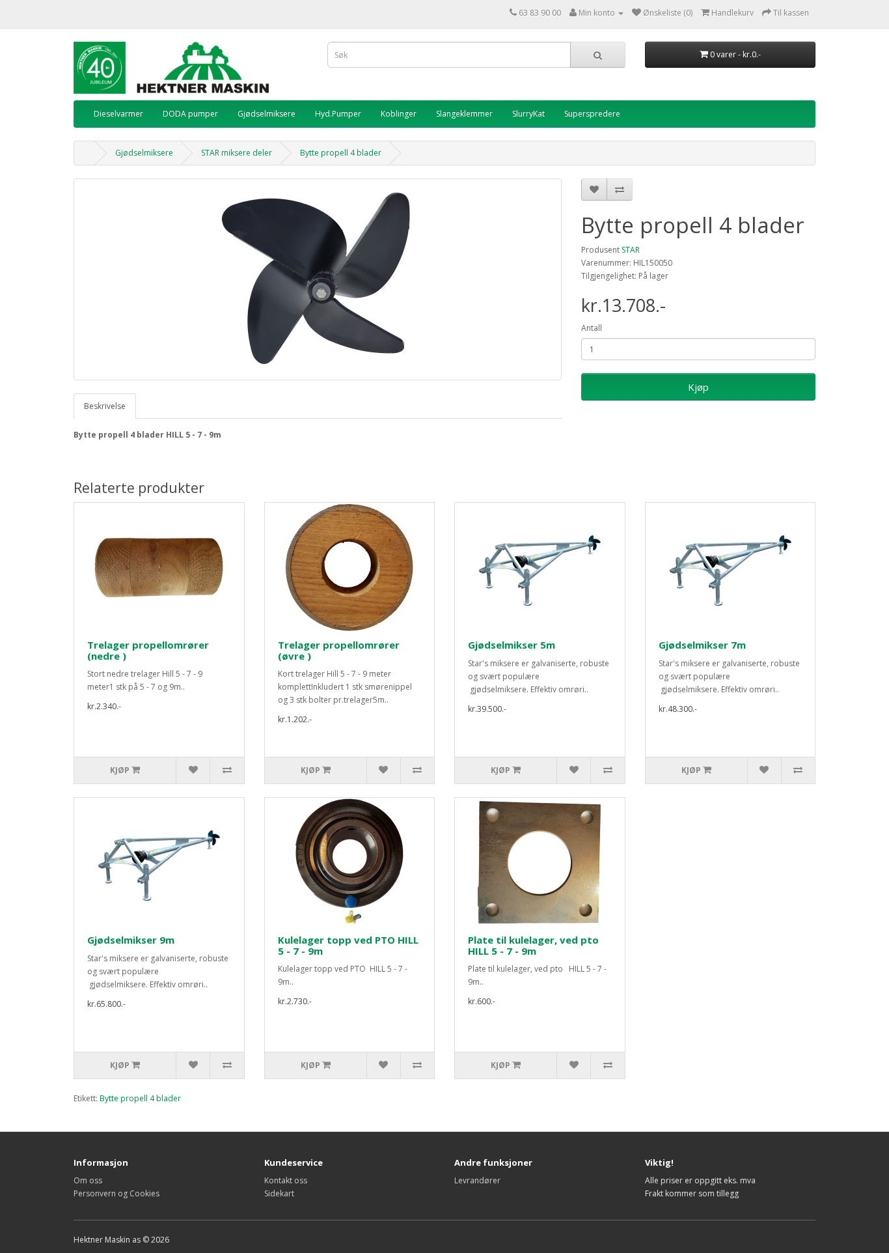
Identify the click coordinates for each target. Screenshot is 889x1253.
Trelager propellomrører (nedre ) (148, 650)
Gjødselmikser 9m (130, 939)
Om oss (88, 1180)
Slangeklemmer (464, 113)
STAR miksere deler (236, 152)
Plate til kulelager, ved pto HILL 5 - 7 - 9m (533, 945)
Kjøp (698, 386)
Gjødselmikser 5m (511, 644)
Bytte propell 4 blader (340, 152)
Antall (591, 327)
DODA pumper (190, 113)
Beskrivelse (105, 406)
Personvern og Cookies (116, 1193)
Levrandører (477, 1180)
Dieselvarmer (118, 113)
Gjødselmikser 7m (702, 644)
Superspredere (592, 113)
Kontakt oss (285, 1180)
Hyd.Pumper (338, 113)
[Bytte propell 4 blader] (318, 279)
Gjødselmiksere (266, 113)
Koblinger (399, 113)
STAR (631, 249)
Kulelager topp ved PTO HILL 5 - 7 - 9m (348, 945)
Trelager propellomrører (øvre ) (339, 650)
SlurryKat (528, 113)
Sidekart (279, 1193)
